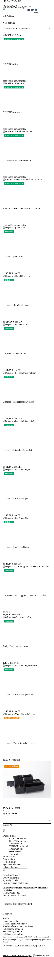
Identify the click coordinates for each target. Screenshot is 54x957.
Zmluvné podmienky (33, 939)
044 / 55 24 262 (14, 1)
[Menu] (50, 11)
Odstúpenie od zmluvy (13, 934)
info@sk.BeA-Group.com (19, 6)
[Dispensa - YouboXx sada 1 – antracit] (27, 779)
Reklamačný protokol (12, 931)
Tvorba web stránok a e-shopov (17, 955)
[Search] (50, 821)
